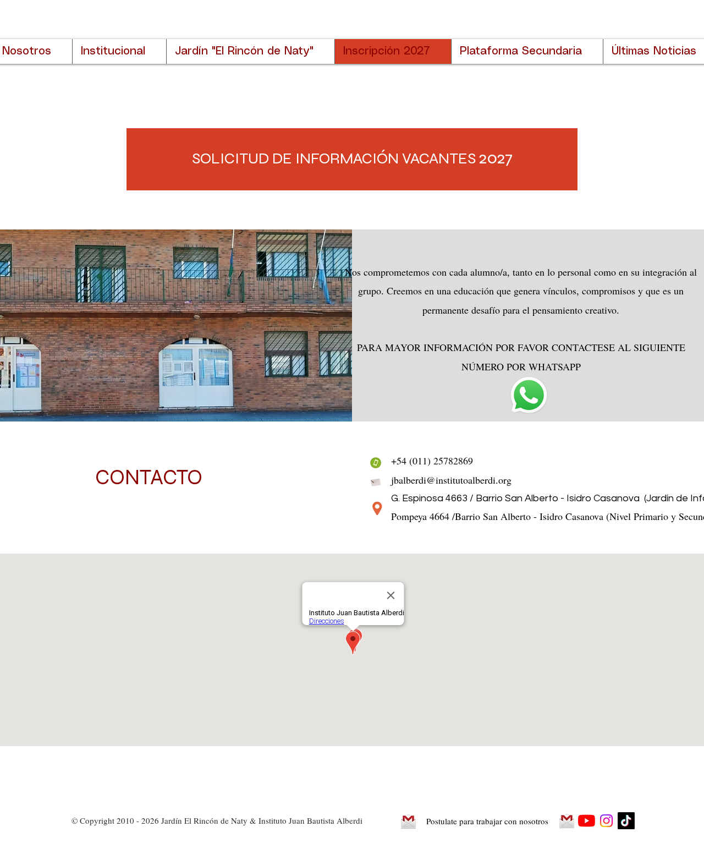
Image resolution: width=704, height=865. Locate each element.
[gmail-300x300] (408, 821)
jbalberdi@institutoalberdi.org (451, 479)
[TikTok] (626, 820)
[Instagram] (606, 820)
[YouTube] (586, 820)
